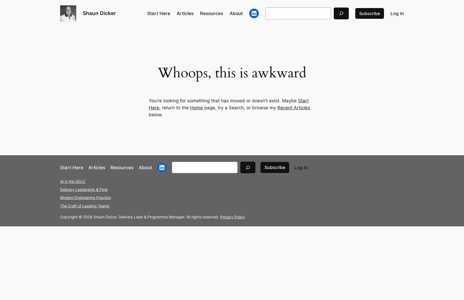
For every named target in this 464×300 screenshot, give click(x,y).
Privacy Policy (232, 217)
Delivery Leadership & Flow (84, 189)
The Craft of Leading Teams (84, 206)
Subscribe (369, 13)
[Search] (341, 13)
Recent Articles (293, 107)
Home (196, 107)
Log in (397, 13)
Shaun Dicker (99, 13)
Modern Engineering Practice (85, 197)
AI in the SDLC (72, 181)
